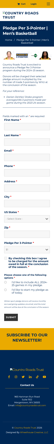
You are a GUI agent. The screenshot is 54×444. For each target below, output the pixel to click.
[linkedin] (30, 376)
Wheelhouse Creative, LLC (34, 432)
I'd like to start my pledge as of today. (30, 291)
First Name (12, 120)
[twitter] (23, 376)
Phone (9, 166)
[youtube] (44, 376)
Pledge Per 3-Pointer (19, 243)
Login (34, 4)
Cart (22, 4)
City (7, 196)
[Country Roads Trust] (26, 17)
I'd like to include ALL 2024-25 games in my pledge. (30, 284)
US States (11, 212)
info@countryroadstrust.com (30, 405)
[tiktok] (37, 376)
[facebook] (9, 376)
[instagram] (16, 376)
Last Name (12, 135)
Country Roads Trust (25, 427)
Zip (7, 227)
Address (10, 181)
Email (9, 150)
